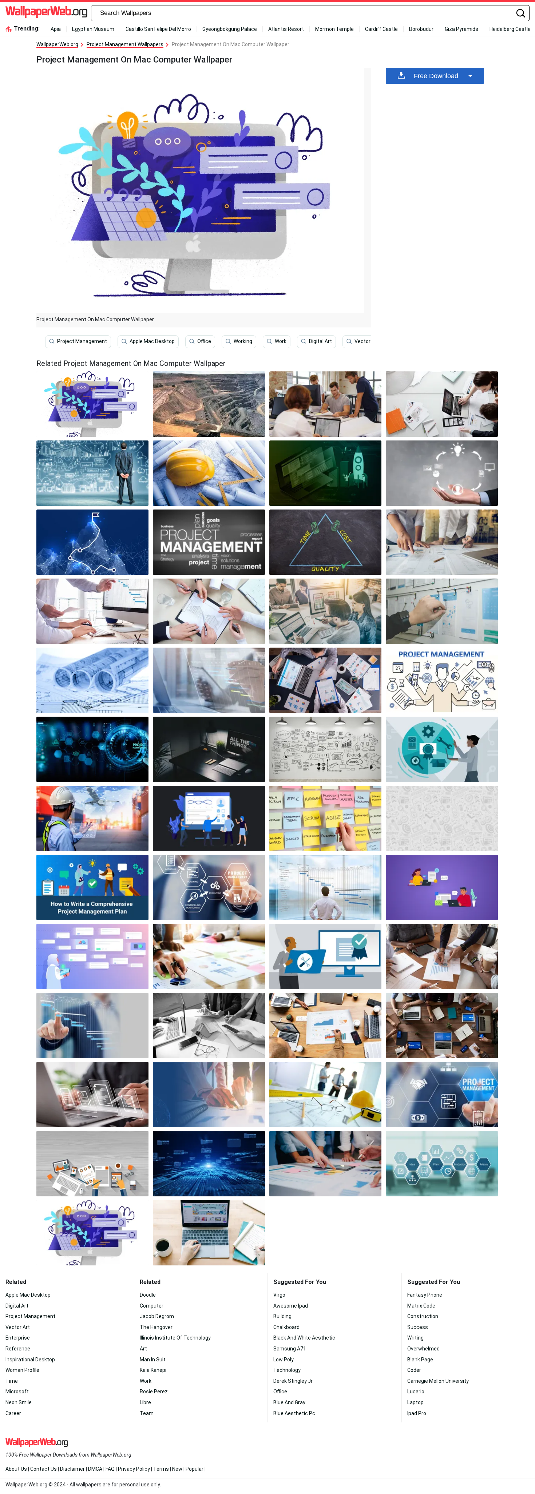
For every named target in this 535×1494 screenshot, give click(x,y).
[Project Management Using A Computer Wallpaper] (92, 611)
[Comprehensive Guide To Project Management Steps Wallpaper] (209, 887)
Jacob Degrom (157, 1316)
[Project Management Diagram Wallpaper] (442, 473)
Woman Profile (22, 1370)
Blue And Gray (289, 1402)
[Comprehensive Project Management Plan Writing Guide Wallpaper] (92, 887)
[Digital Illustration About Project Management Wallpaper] (325, 473)
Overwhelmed (423, 1349)
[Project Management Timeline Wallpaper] (92, 1025)
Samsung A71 (289, 1349)
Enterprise (17, 1338)
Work (280, 341)
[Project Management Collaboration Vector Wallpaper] (442, 887)
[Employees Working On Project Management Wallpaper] (325, 611)
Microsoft (17, 1391)
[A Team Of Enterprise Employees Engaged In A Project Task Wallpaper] (325, 404)
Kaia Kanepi (153, 1370)
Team (147, 1413)
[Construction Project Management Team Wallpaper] (209, 611)
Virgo (279, 1295)
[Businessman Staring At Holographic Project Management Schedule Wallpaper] (325, 887)
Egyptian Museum (93, 29)
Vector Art (366, 341)
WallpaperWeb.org (57, 44)
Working (243, 341)
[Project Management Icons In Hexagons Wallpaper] (442, 1163)
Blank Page (420, 1359)
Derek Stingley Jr (293, 1381)
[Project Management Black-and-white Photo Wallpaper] (209, 1025)
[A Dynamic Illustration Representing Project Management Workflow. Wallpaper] (92, 542)
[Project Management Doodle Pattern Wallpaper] (442, 818)
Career (13, 1413)
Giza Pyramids (461, 29)
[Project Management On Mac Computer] (92, 404)
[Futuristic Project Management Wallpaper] (92, 749)
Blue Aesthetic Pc (294, 1413)
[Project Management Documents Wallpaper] (209, 956)
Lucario (415, 1391)
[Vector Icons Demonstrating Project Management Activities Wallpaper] (442, 680)
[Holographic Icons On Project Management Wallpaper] (92, 1094)
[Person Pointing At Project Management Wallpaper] (442, 1094)
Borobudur (421, 29)
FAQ (110, 1469)
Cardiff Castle (381, 29)
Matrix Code (421, 1306)
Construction (422, 1316)
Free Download (436, 76)
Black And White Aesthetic (304, 1338)
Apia (56, 29)
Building (282, 1316)
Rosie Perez (154, 1391)
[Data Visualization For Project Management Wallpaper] (325, 1025)
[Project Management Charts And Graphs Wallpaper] (325, 680)
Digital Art (320, 341)
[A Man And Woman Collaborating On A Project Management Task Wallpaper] (209, 1094)
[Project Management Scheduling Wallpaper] (209, 680)
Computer (151, 1306)
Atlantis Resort (286, 29)
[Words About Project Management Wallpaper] (325, 818)
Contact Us (43, 1469)
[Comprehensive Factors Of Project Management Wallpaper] (325, 542)
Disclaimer (72, 1469)
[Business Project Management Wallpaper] (442, 542)
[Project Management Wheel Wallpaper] (442, 749)
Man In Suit (153, 1359)
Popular (194, 1469)
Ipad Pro (416, 1413)
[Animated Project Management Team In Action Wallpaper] (209, 818)
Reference (17, 1349)
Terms (161, 1469)
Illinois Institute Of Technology (175, 1338)
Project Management (82, 341)
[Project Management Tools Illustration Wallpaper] (92, 1163)
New (177, 1469)
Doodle (148, 1295)
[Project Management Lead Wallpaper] (325, 956)
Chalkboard (286, 1327)
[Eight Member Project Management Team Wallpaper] (442, 1025)
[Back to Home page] (46, 13)
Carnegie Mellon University (438, 1381)
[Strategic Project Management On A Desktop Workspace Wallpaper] (209, 1163)
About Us (16, 1469)
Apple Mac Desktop (152, 341)
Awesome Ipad (290, 1306)
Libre (145, 1402)
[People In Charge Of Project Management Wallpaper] (442, 404)
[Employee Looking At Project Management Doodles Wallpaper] (92, 473)
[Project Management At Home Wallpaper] (209, 749)
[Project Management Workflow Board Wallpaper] (442, 611)
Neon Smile (18, 1402)
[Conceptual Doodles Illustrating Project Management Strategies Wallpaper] (325, 749)
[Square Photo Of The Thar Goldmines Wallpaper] (209, 404)
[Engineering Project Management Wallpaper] (209, 473)
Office (204, 341)
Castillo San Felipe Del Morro (158, 29)
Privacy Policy (134, 1469)
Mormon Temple (334, 29)
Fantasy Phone (424, 1295)
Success (417, 1327)
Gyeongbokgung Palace (229, 29)
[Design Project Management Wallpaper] (209, 1232)
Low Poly (283, 1359)
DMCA (95, 1469)
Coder (414, 1370)
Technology (287, 1370)
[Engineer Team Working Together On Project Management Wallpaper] (325, 1094)
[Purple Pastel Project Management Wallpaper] (92, 956)
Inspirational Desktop (30, 1359)
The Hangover (156, 1327)
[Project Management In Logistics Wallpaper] (92, 818)
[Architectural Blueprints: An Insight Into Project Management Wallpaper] (92, 680)
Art (143, 1349)
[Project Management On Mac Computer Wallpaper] (92, 1232)
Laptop (415, 1402)
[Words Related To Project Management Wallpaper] (209, 542)
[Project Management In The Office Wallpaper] (442, 956)
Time (11, 1381)
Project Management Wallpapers (125, 44)
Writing (415, 1338)
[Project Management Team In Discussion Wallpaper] (325, 1163)
